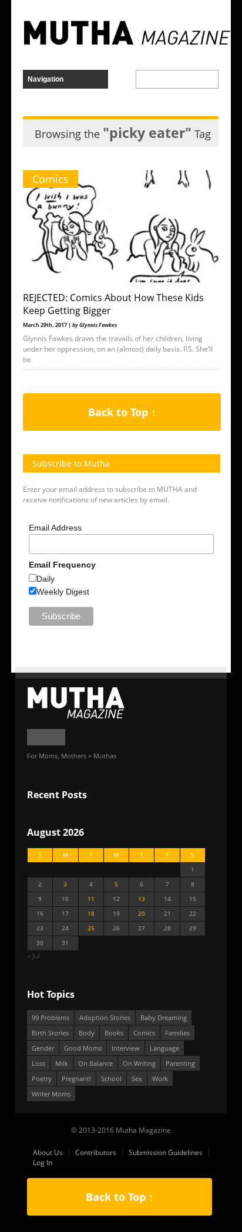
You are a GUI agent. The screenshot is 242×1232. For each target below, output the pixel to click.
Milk (61, 1063)
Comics (50, 179)
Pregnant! (76, 1078)
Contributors (95, 1152)
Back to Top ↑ (122, 412)
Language (164, 1048)
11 (91, 899)
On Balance (95, 1063)
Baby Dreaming (163, 1017)
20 (141, 913)
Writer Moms (51, 1093)
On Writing (139, 1063)
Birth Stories (50, 1032)
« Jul (33, 956)
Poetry (42, 1078)
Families (177, 1032)
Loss (38, 1063)
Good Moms (83, 1048)
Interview (126, 1048)
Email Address (55, 527)
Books (114, 1032)
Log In (42, 1162)
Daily (45, 578)
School (111, 1078)
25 (91, 928)
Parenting (180, 1063)
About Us (48, 1152)
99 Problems (50, 1017)
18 (91, 913)
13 (141, 899)
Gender (43, 1048)
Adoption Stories (104, 1017)
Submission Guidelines (166, 1152)
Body (87, 1032)
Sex (137, 1078)
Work (160, 1078)
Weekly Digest (62, 591)
